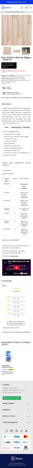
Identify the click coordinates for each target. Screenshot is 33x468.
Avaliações (6, 281)
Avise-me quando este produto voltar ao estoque (8, 65)
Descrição (6, 104)
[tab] (6, 127)
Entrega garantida (16, 2)
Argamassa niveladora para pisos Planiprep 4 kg (7, 366)
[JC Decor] (8, 7)
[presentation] (16, 104)
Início (2, 12)
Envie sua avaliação (16, 323)
